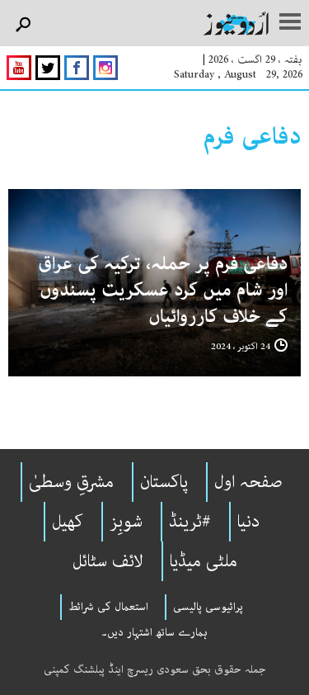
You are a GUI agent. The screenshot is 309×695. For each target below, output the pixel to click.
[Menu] (290, 23)
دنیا (248, 521)
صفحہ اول (248, 482)
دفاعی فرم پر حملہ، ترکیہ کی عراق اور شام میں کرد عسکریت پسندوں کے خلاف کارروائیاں (163, 290)
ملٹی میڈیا (203, 561)
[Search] (22, 25)
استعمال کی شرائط (108, 606)
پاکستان (164, 482)
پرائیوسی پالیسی (208, 606)
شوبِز (126, 521)
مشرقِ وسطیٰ (71, 482)
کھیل (67, 521)
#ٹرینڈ (190, 521)
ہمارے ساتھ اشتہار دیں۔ (154, 632)
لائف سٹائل (108, 561)
